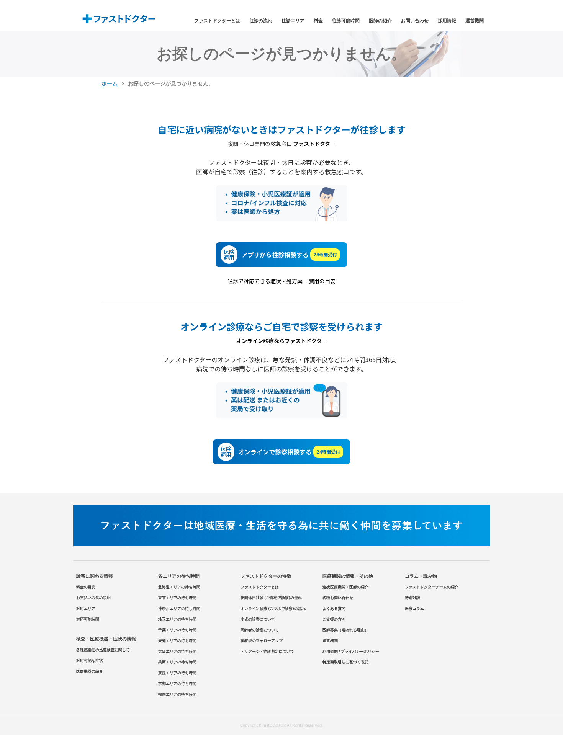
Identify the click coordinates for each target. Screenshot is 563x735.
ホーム (109, 83)
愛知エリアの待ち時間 (177, 640)
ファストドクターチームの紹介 (431, 587)
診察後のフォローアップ (262, 640)
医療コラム (414, 608)
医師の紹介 (380, 20)
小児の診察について (258, 619)
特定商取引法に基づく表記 (345, 662)
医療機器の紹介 (89, 671)
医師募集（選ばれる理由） (345, 629)
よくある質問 (333, 608)
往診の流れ (260, 20)
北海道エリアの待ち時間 (179, 587)
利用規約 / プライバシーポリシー (350, 651)
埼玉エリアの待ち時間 (177, 619)
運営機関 (474, 20)
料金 (318, 20)
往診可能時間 (346, 20)
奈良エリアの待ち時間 (177, 672)
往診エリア (293, 20)
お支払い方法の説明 (93, 597)
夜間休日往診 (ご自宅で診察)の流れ (271, 597)
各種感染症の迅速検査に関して (103, 649)
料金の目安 (85, 587)
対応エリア (85, 608)
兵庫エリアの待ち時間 (177, 662)
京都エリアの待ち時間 (177, 683)
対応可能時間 (87, 619)
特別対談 (412, 597)
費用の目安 (322, 281)
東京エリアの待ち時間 (177, 597)
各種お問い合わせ (337, 597)
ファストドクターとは (217, 20)
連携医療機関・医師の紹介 (345, 587)
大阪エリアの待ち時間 (177, 651)
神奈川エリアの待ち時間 (179, 608)
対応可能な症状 (89, 660)
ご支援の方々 (333, 619)
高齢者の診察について (260, 629)
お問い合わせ (415, 20)
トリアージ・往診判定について (267, 651)
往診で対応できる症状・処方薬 (265, 281)
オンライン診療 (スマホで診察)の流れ (273, 608)
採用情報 (447, 20)
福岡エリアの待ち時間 (177, 694)
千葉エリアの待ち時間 (177, 629)
